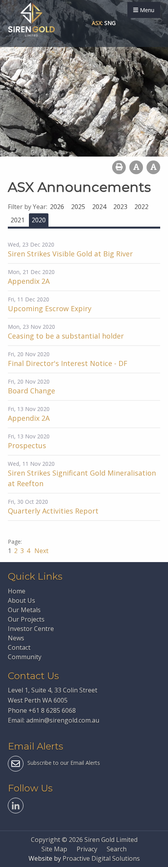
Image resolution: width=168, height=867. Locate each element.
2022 (141, 206)
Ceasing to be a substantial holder (66, 336)
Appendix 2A (29, 281)
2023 (120, 206)
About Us (21, 600)
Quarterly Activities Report (53, 511)
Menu (146, 10)
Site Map (54, 849)
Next (40, 550)
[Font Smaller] (136, 167)
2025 (78, 206)
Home (16, 591)
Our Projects (26, 619)
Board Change (31, 390)
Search (117, 849)
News (16, 638)
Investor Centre (31, 628)
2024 (99, 206)
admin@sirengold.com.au (62, 720)
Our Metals (24, 610)
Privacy (87, 849)
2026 (57, 206)
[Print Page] (119, 167)
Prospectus (27, 445)
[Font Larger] (153, 167)
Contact (19, 647)
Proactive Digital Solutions (101, 858)
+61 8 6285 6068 (52, 710)
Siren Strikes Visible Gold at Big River (70, 253)
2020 (39, 220)
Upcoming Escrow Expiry (49, 308)
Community (24, 657)
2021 (18, 220)
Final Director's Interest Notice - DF (67, 363)
